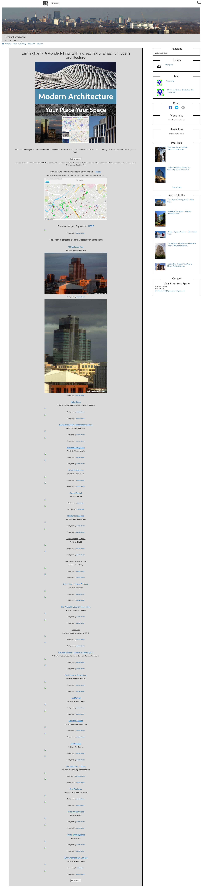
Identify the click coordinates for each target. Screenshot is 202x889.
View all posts (176, 187)
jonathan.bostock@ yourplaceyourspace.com (170, 291)
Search (55, 3)
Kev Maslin (80, 503)
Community (22, 44)
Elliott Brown (80, 509)
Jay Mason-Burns (80, 776)
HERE (98, 171)
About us (40, 44)
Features (8, 44)
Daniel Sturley (80, 233)
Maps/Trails (31, 44)
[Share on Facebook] (170, 108)
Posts (15, 44)
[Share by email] (183, 108)
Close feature (75, 159)
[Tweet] (177, 108)
